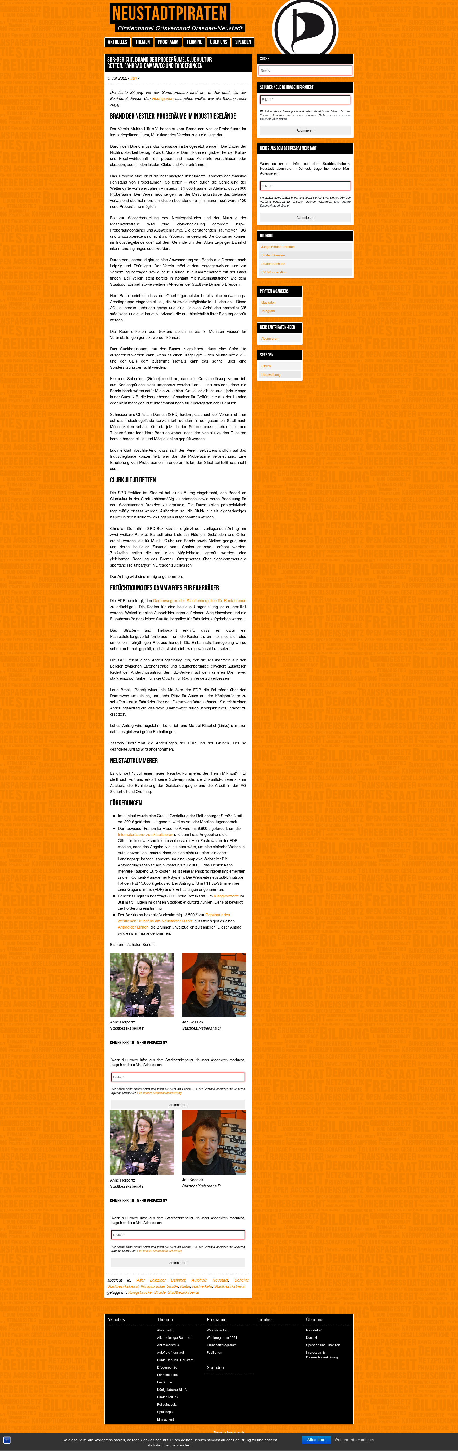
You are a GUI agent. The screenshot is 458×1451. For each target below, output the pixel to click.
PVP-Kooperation (274, 272)
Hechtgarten (162, 98)
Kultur (185, 1286)
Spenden (243, 42)
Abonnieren (269, 338)
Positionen (214, 1352)
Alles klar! (316, 1440)
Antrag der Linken (133, 927)
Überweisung (271, 374)
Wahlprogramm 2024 (222, 1337)
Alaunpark (164, 1330)
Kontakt (311, 1337)
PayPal (266, 366)
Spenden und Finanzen (323, 1345)
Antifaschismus (168, 1345)
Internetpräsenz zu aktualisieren (145, 834)
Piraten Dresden (273, 255)
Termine (194, 42)
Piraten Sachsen (273, 263)
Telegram (268, 310)
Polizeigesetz (167, 1404)
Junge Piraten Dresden (278, 246)
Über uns (218, 42)
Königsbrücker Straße (159, 1286)
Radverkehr (202, 1286)
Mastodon (268, 302)
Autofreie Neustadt (210, 1280)
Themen (142, 42)
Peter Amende (235, 1432)
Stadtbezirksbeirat (229, 1286)
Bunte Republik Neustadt (175, 1359)
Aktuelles (117, 42)
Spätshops (165, 1411)
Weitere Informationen (354, 1440)
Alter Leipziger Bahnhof (161, 1280)
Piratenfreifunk (167, 1397)
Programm (168, 42)
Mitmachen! (165, 1419)
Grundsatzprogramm (221, 1345)
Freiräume (164, 1382)
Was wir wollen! (218, 1330)
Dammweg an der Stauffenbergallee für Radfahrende (199, 600)
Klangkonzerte (226, 896)
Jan (133, 78)
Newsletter (314, 1330)
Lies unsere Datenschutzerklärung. (159, 1093)
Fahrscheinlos (167, 1374)
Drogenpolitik (167, 1367)
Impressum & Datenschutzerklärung (322, 1354)
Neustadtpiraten (170, 13)
